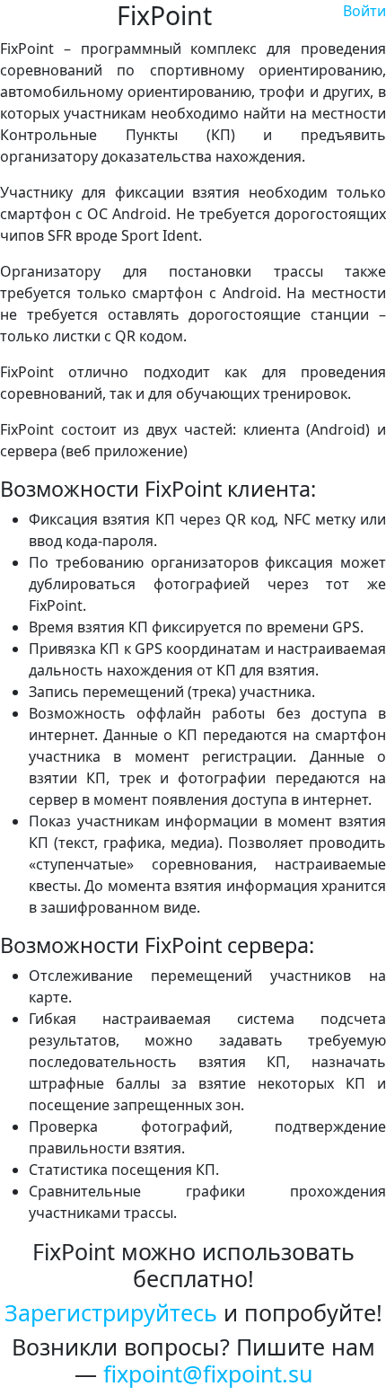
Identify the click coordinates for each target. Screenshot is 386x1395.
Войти (364, 11)
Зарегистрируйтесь (110, 1312)
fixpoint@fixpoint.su (207, 1373)
